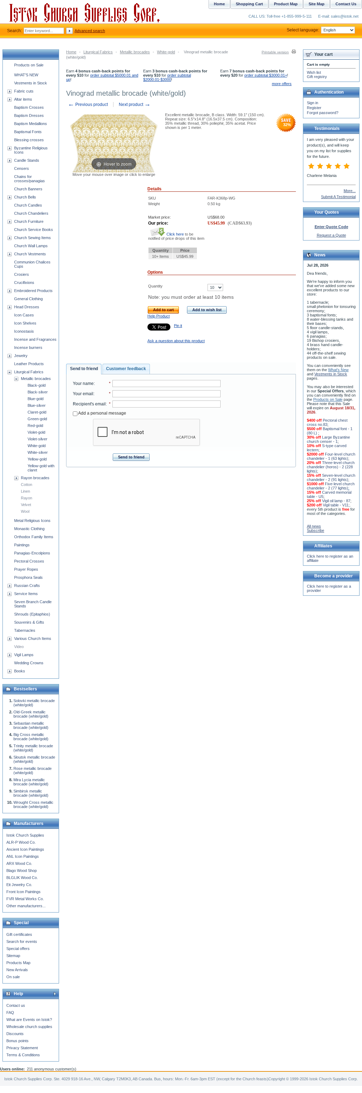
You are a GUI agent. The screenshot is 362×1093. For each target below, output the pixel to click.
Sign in (312, 103)
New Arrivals (17, 970)
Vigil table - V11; (336, 505)
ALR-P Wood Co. (21, 842)
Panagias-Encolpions (32, 553)
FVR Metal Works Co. (25, 899)
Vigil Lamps (24, 655)
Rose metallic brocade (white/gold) (32, 770)
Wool (25, 511)
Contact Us (345, 4)
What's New (338, 370)
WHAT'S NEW (26, 75)
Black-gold (37, 385)
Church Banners (28, 189)
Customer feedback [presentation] (126, 368)
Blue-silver (37, 405)
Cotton (26, 484)
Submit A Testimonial (338, 197)
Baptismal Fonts (28, 132)
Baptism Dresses (29, 115)
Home (71, 52)
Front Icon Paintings (23, 892)
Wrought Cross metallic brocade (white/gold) (33, 804)
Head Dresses (26, 307)
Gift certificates (19, 934)
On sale (13, 977)
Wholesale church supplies (29, 1026)
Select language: (303, 30)
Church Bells (25, 197)
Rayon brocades (35, 478)
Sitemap (13, 956)
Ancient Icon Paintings (25, 849)
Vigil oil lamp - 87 (336, 501)
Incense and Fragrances (35, 339)
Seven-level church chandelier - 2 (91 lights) (331, 477)
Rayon (26, 498)
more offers (282, 84)
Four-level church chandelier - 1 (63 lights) (331, 456)
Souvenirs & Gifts (29, 622)
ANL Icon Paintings (22, 856)
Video (19, 646)
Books (19, 671)
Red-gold (35, 425)
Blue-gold (35, 399)
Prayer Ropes (26, 569)
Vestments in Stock (30, 83)
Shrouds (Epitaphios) (32, 614)
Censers (21, 168)
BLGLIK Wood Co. (22, 877)
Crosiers (21, 274)
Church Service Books (33, 229)
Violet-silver (37, 439)
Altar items (23, 99)
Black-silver (38, 392)
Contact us (15, 1005)
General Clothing (28, 299)
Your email (83, 393)
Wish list (314, 72)
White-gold (166, 52)
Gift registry (317, 77)
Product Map (286, 4)
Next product (135, 104)
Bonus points (17, 1041)
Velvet (26, 505)
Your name (83, 383)
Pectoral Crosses (29, 561)
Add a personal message (101, 413)
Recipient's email (89, 404)
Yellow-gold (37, 459)
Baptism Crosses (29, 107)
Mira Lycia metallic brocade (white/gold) (30, 782)
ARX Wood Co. (19, 863)
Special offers (18, 948)
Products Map (18, 963)
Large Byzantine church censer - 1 (328, 439)
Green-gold (37, 419)
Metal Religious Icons (32, 520)
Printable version (275, 52)
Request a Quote (331, 235)
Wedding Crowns (28, 663)
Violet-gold (36, 432)
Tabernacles (24, 630)
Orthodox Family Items (33, 537)
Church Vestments (30, 254)
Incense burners (28, 347)
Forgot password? (322, 113)
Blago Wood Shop (21, 870)
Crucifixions (24, 282)
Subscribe (315, 530)
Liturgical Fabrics (98, 52)
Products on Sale (28, 65)
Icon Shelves (25, 323)
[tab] (83, 369)
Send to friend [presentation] (84, 368)
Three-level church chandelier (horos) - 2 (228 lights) (331, 467)
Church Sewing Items (32, 238)
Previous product (88, 104)
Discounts (15, 1034)
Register (314, 108)
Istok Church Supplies (25, 835)
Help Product (158, 316)
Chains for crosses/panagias (29, 178)
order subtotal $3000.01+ (265, 75)
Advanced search (90, 31)
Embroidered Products (33, 291)
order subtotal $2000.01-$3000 (167, 77)
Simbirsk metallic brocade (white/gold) (30, 793)
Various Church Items (32, 638)
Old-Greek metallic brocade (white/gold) (30, 714)
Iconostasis (24, 331)
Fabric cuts (24, 91)
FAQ (10, 1012)
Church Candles (28, 205)
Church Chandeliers (31, 213)
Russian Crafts (27, 585)
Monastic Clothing (29, 529)
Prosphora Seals (28, 577)
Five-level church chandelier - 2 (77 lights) (331, 486)
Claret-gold (37, 412)
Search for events (21, 941)
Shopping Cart (249, 4)
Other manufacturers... (26, 906)
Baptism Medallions (30, 123)
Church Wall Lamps (31, 246)
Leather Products (29, 364)
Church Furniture (28, 221)
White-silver (38, 452)
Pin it (178, 325)
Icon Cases (24, 315)
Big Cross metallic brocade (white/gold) (30, 736)
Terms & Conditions (23, 1055)
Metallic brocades (135, 52)
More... (350, 191)
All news (314, 526)
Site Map (317, 4)
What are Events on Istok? (29, 1019)
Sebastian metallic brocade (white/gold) (30, 725)
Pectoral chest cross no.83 (327, 422)
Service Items (26, 594)
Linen (25, 491)
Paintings (22, 545)
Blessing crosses (29, 140)
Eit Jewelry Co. (19, 885)
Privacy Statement (22, 1048)
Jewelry (21, 356)
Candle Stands (26, 160)
